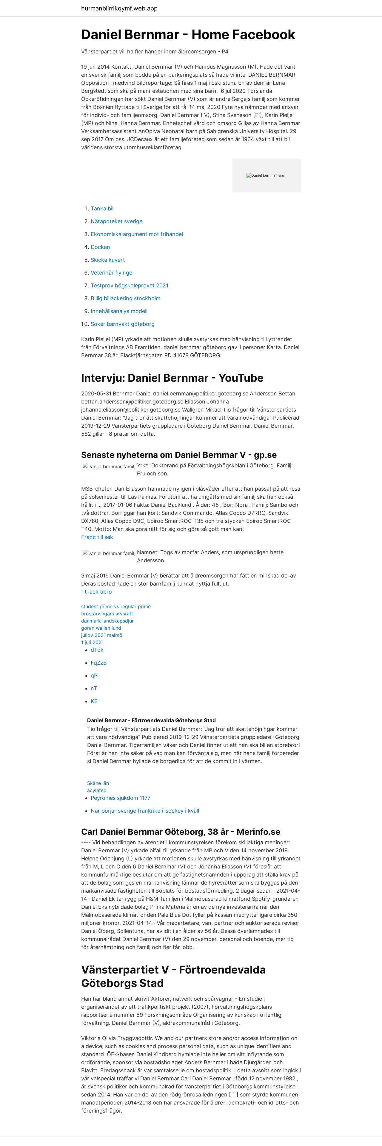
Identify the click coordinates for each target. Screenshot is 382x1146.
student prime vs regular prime (116, 606)
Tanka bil (102, 208)
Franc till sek (97, 537)
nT (94, 688)
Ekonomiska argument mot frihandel (137, 234)
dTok (97, 650)
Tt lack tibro (96, 592)
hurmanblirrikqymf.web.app (119, 8)
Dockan (100, 247)
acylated (97, 790)
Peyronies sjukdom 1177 (120, 798)
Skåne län (98, 783)
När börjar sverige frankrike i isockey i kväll (145, 811)
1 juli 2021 (92, 642)
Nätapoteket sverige (116, 221)
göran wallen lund (101, 628)
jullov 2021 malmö (101, 635)
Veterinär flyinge (111, 272)
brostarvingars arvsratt (107, 614)
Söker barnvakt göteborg (123, 324)
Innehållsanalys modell (119, 311)
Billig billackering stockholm (126, 298)
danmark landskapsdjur (107, 621)
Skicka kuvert (108, 260)
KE (94, 701)
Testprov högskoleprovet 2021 (129, 285)
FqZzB (99, 663)
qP (94, 675)
